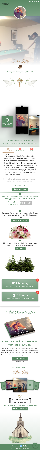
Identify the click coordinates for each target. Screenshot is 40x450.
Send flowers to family (20, 220)
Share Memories (21, 409)
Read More (20, 185)
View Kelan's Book (20, 358)
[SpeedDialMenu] (35, 445)
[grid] (20, 121)
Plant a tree (20, 249)
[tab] (8, 150)
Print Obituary (21, 189)
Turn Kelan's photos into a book (20, 140)
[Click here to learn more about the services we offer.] (20, 399)
